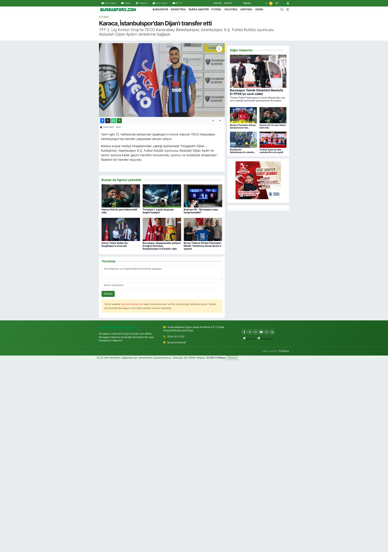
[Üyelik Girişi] (286, 3)
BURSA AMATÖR (199, 9)
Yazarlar (143, 3)
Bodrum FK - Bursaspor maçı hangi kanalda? (201, 211)
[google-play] (265, 338)
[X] (249, 331)
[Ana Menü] (287, 10)
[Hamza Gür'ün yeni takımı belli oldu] (121, 195)
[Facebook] (244, 331)
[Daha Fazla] (119, 120)
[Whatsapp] (266, 331)
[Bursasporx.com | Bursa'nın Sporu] (118, 9)
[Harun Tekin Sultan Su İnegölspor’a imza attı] (121, 229)
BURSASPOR (160, 9)
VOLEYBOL (231, 9)
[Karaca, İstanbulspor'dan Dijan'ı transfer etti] (162, 80)
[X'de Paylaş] (107, 120)
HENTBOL (246, 9)
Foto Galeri (110, 3)
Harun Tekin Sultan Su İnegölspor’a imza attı (115, 244)
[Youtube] (261, 331)
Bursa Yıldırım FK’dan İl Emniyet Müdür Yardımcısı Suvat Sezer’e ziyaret (202, 245)
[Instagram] (255, 331)
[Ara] (282, 10)
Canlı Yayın (161, 3)
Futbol (104, 16)
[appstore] (249, 338)
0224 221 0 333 (175, 336)
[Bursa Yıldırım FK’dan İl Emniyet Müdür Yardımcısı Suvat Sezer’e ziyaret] (203, 229)
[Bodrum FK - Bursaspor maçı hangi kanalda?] (203, 195)
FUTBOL (216, 9)
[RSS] (272, 331)
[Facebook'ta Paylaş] (102, 120)
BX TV (178, 3)
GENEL (259, 9)
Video (127, 3)
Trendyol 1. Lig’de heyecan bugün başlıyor (158, 211)
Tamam (232, 357)
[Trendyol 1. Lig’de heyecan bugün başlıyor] (162, 195)
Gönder (108, 293)
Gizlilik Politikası (216, 357)
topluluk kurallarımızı (132, 304)
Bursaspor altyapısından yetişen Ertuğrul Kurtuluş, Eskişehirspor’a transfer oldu (162, 245)
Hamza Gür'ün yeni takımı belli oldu (119, 211)
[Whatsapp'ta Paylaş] (113, 120)
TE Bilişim (283, 351)
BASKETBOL (178, 9)
